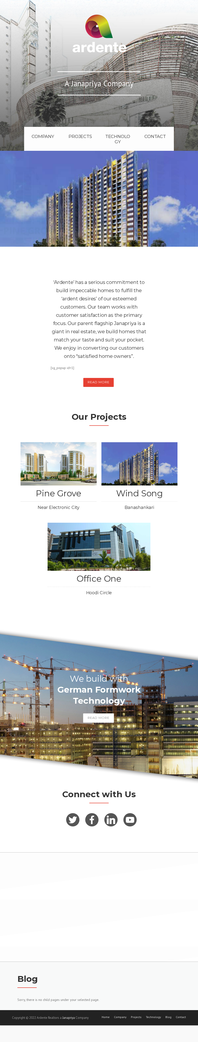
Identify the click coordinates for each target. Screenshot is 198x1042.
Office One (99, 578)
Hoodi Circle (99, 592)
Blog (168, 1017)
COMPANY (43, 136)
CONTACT (155, 136)
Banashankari (139, 507)
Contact (181, 1017)
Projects (136, 1017)
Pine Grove (58, 493)
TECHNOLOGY (117, 139)
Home (106, 1017)
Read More (98, 382)
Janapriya (68, 1018)
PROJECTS (80, 136)
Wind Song (139, 493)
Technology (153, 1017)
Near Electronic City (58, 507)
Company (120, 1017)
